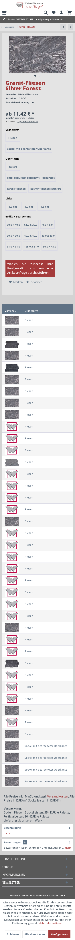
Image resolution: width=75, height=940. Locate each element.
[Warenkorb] (69, 12)
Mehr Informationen (50, 923)
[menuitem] (2, 12)
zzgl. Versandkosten (27, 121)
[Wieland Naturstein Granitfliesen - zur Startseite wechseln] (29, 5)
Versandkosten (57, 796)
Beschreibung (12, 828)
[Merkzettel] (53, 12)
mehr (7, 833)
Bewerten (36, 282)
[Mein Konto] (61, 12)
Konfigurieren (59, 934)
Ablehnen (13, 934)
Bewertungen (12, 842)
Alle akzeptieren (34, 934)
